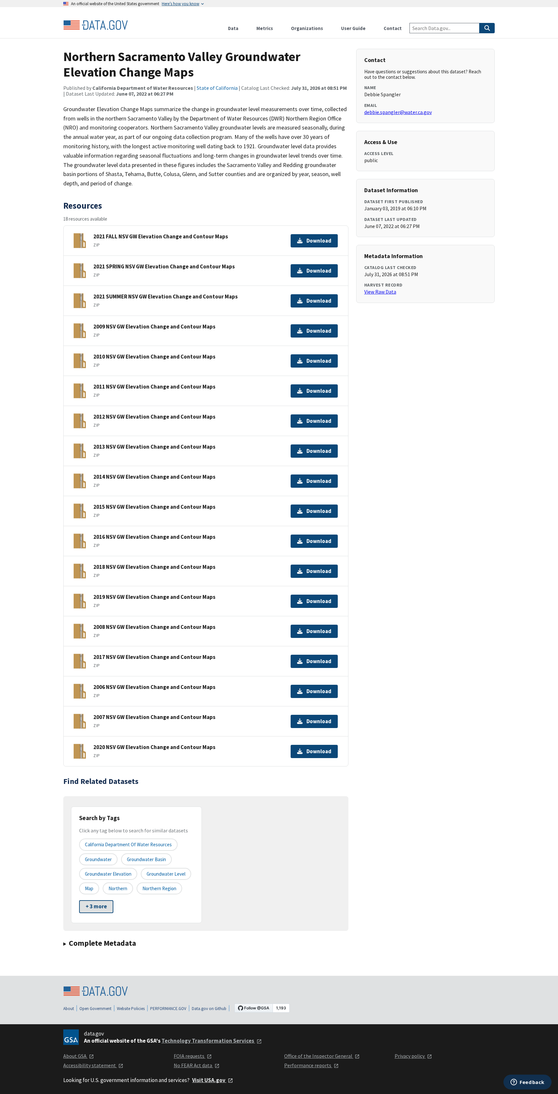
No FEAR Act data (193, 1065)
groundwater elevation (108, 874)
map (89, 888)
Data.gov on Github (209, 1008)
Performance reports (308, 1065)
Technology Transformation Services (208, 1040)
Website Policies (131, 1008)
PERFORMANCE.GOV (168, 1008)
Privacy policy (410, 1056)
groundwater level (166, 874)
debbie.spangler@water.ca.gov (398, 112)
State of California (217, 88)
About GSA (75, 1056)
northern (117, 888)
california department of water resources (128, 844)
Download (318, 240)
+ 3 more (96, 906)
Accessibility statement (90, 1065)
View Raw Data (380, 291)
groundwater (98, 859)
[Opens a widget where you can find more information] (527, 1083)
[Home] (95, 25)
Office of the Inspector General (318, 1056)
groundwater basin (146, 859)
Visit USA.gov (209, 1080)
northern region (159, 888)
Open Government (95, 1008)
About (68, 1008)
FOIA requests (189, 1056)
